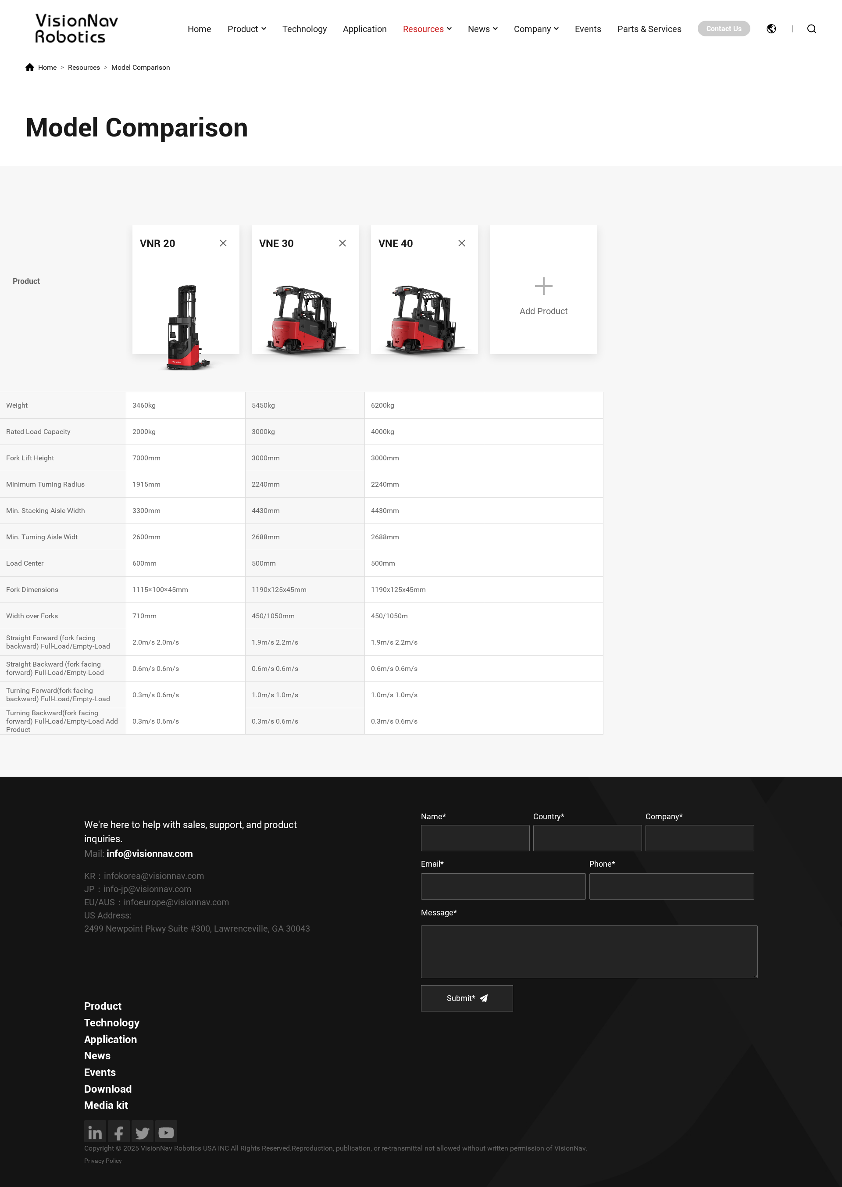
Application (365, 28)
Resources (423, 28)
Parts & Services (649, 28)
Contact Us (724, 29)
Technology (304, 28)
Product (243, 28)
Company (532, 28)
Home (199, 28)
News (479, 28)
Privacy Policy (103, 1160)
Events (588, 28)
